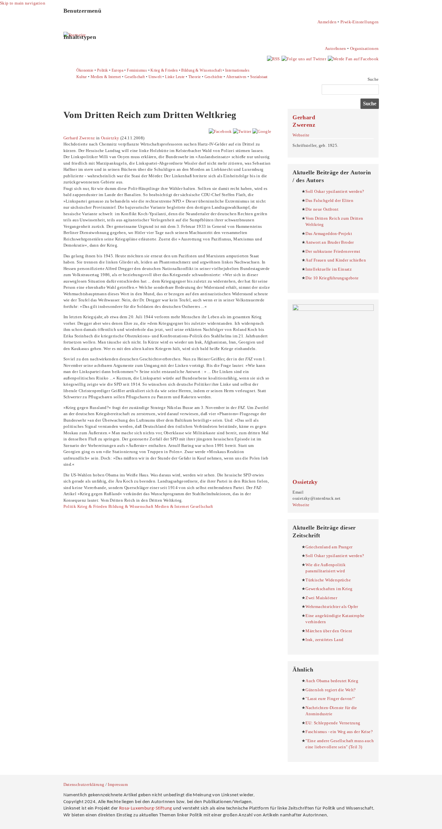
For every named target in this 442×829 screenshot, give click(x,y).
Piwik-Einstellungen (359, 21)
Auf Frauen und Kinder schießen (335, 260)
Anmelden (327, 21)
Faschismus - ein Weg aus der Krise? (339, 731)
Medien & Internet (106, 77)
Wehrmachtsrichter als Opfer (331, 606)
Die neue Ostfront (321, 209)
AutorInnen (335, 48)
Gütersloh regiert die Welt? (330, 689)
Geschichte (213, 77)
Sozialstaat (259, 77)
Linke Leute (174, 77)
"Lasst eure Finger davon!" (330, 698)
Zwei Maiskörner (321, 597)
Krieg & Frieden (164, 70)
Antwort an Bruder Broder (329, 242)
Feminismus (137, 70)
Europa (117, 70)
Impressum (118, 784)
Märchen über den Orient (328, 630)
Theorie (194, 77)
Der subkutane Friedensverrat (332, 251)
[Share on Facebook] (220, 131)
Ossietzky (110, 137)
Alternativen (236, 77)
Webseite (301, 135)
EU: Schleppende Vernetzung (332, 722)
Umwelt (155, 77)
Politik (102, 70)
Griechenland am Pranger (328, 546)
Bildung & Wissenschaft (201, 70)
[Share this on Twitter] (242, 131)
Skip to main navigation (22, 3)
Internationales (237, 70)
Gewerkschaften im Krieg (328, 588)
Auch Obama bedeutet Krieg (331, 680)
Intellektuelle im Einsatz (328, 269)
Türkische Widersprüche (328, 580)
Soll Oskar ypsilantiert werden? (334, 191)
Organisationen (364, 48)
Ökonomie (85, 70)
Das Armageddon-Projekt (328, 233)
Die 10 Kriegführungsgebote (332, 277)
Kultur (81, 77)
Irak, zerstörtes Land (324, 639)
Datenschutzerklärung (84, 784)
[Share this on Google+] (261, 131)
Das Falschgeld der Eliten (329, 200)
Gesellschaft (135, 77)
